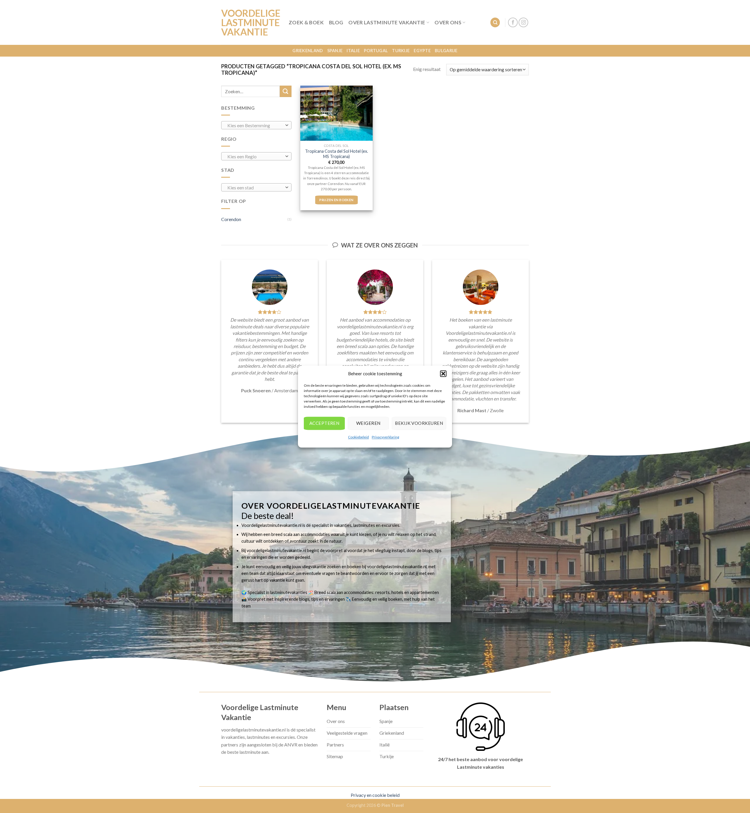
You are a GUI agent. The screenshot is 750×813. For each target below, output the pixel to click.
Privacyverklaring (385, 437)
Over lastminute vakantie (386, 22)
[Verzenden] (286, 91)
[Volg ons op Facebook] (513, 22)
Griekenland (307, 50)
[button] (443, 373)
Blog (336, 22)
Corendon (231, 219)
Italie (353, 50)
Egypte (422, 50)
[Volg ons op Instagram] (523, 22)
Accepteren (324, 423)
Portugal (376, 50)
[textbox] (255, 125)
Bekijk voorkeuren (419, 423)
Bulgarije (446, 50)
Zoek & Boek (306, 22)
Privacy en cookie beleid (375, 795)
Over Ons (447, 22)
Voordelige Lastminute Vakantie (250, 23)
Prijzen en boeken (336, 200)
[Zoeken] (495, 22)
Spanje (335, 50)
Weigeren (368, 423)
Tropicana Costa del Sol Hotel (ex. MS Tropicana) (336, 154)
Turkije (401, 50)
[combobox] (256, 125)
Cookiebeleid (358, 437)
